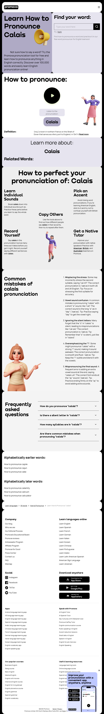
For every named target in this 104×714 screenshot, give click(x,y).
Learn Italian (64, 538)
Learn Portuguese (66, 549)
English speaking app (12, 649)
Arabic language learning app (15, 625)
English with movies (12, 678)
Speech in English (65, 639)
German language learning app (16, 635)
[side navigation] (99, 7)
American (78, 248)
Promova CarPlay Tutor (67, 622)
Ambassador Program (14, 542)
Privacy (59, 709)
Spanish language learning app (16, 622)
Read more (84, 134)
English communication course (70, 625)
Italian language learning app (15, 639)
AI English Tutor (64, 612)
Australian (78, 251)
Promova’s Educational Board (17, 534)
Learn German (65, 534)
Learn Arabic (64, 553)
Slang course (9, 668)
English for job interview (67, 642)
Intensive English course (14, 682)
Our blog (8, 523)
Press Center (10, 553)
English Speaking (65, 645)
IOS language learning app (14, 615)
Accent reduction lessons (68, 632)
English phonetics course (14, 688)
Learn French (64, 531)
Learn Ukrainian (65, 564)
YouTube (13, 592)
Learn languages (11, 505)
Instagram (13, 577)
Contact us (10, 556)
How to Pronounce (37, 505)
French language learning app (15, 632)
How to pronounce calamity (17, 488)
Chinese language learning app (16, 629)
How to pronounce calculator (17, 495)
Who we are (10, 527)
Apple (59, 32)
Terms (54, 709)
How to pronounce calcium (16, 491)
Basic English (9, 672)
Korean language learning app (15, 642)
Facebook (13, 582)
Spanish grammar (11, 695)
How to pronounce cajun (15, 468)
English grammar (11, 692)
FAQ (6, 560)
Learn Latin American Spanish (71, 556)
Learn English (64, 523)
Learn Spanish (65, 527)
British (86, 248)
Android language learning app (16, 612)
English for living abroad (13, 685)
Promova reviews (12, 538)
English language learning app (15, 619)
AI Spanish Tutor (65, 615)
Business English (11, 665)
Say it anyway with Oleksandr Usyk (71, 619)
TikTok (12, 587)
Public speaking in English (68, 629)
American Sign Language (69, 560)
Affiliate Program (12, 545)
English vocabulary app (13, 645)
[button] (68, 406)
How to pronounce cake (15, 471)
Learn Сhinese (65, 545)
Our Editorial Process (14, 531)
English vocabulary (11, 698)
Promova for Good (12, 549)
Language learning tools (67, 665)
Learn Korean (64, 542)
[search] (96, 26)
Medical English (10, 675)
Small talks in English (66, 635)
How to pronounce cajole (16, 464)
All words (24, 505)
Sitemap (8, 564)
